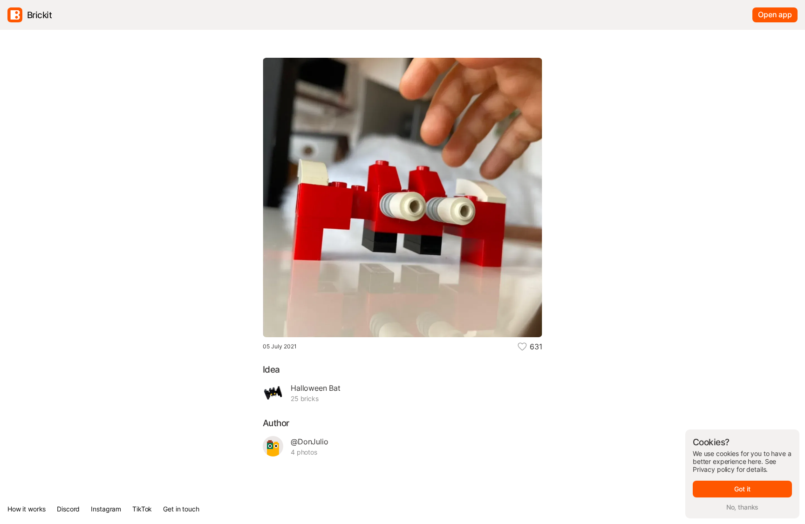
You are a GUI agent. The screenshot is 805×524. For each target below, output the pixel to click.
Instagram (106, 509)
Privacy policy (714, 469)
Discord (68, 509)
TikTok (142, 509)
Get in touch (181, 509)
